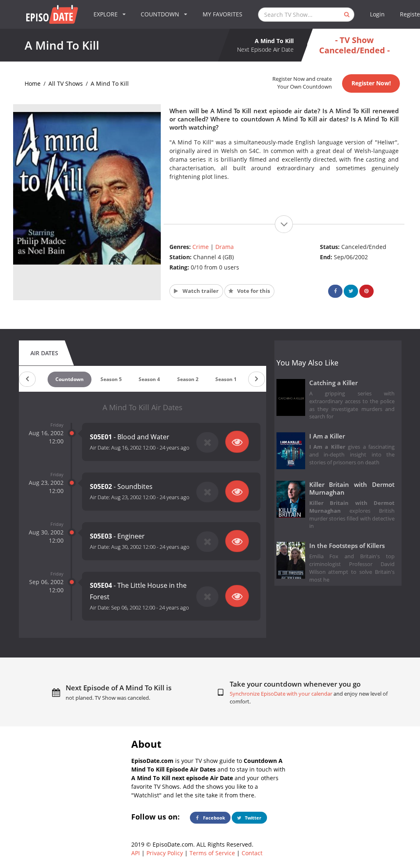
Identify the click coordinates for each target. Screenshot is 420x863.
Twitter (252, 818)
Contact (252, 853)
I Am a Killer (327, 436)
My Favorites (222, 14)
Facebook (213, 818)
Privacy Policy (164, 853)
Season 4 (149, 379)
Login (377, 14)
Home (33, 83)
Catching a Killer (333, 383)
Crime (200, 247)
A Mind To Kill (110, 83)
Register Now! (371, 83)
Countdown (69, 379)
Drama (224, 247)
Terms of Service (212, 853)
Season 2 (188, 379)
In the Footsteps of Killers (347, 546)
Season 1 (226, 379)
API (135, 853)
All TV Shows (65, 83)
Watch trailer (200, 291)
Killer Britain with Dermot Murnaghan (352, 488)
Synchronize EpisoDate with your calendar (281, 693)
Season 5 (111, 379)
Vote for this (253, 291)
